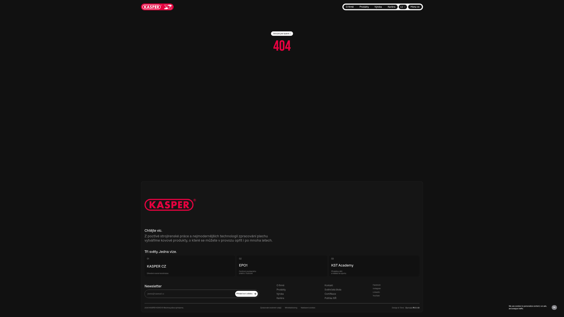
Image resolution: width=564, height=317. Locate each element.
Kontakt (329, 285)
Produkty (281, 289)
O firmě (280, 285)
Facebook (377, 285)
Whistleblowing (291, 308)
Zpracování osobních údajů (270, 308)
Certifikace (330, 293)
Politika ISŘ (330, 298)
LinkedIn (376, 292)
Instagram (377, 288)
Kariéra (280, 298)
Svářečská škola (333, 289)
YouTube (376, 296)
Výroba (280, 293)
